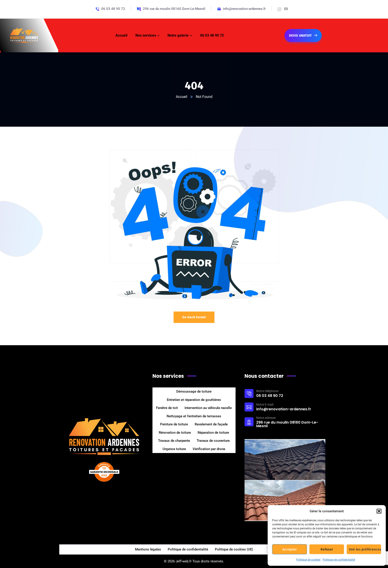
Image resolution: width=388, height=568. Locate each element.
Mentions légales (148, 549)
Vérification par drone (209, 449)
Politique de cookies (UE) (234, 549)
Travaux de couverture (213, 441)
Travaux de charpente (174, 441)
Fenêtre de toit (167, 408)
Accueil (181, 97)
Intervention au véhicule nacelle (208, 408)
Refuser (327, 549)
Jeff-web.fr (184, 561)
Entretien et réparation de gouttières (194, 400)
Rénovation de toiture (175, 433)
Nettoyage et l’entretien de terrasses (194, 416)
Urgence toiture (174, 449)
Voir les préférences (365, 549)
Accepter (289, 549)
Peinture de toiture (174, 424)
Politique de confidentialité (339, 559)
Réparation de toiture (213, 433)
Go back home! (194, 317)
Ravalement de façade (211, 424)
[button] (379, 511)
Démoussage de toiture (194, 391)
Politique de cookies (308, 559)
